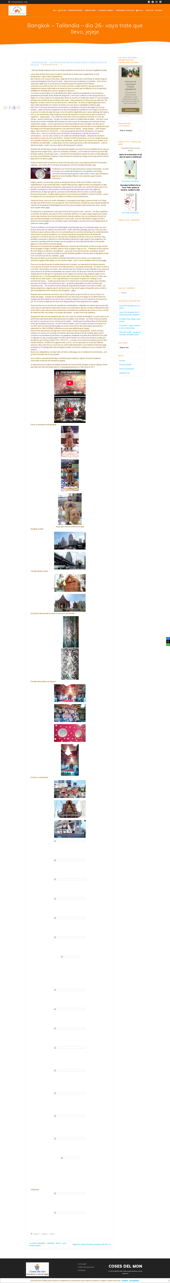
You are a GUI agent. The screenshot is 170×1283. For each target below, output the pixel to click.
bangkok (36, 1234)
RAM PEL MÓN (90, 10)
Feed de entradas (125, 365)
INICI (55, 10)
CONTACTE (150, 10)
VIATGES (84, 62)
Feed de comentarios (126, 369)
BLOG (140, 10)
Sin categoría (75, 62)
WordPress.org (124, 373)
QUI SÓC (63, 10)
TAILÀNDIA (92, 62)
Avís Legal (82, 1264)
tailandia (44, 1234)
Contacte (81, 1270)
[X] (168, 641)
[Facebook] (168, 638)
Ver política (134, 1280)
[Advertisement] (130, 252)
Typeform (127, 116)
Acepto (125, 1280)
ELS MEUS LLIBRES (106, 10)
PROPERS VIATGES (75, 10)
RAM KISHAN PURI (39, 62)
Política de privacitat (86, 1267)
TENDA (159, 10)
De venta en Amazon (130, 181)
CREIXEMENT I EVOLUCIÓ (125, 10)
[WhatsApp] (168, 644)
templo (52, 1234)
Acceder (122, 360)
